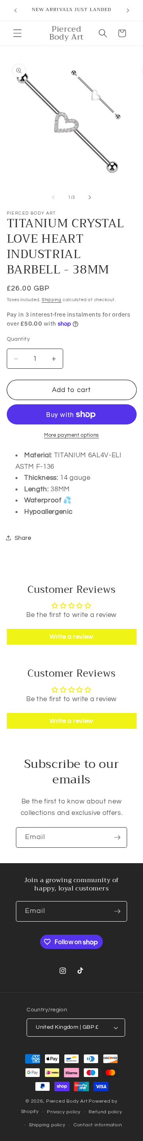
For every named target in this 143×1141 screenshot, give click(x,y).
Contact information (97, 1125)
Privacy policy (64, 1112)
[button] (17, 33)
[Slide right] (90, 197)
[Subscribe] (117, 837)
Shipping (52, 300)
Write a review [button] (71, 637)
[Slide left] (53, 197)
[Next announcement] (128, 10)
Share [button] (23, 538)
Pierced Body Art (66, 1101)
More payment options (71, 435)
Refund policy (105, 1112)
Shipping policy (47, 1125)
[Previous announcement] (15, 10)
